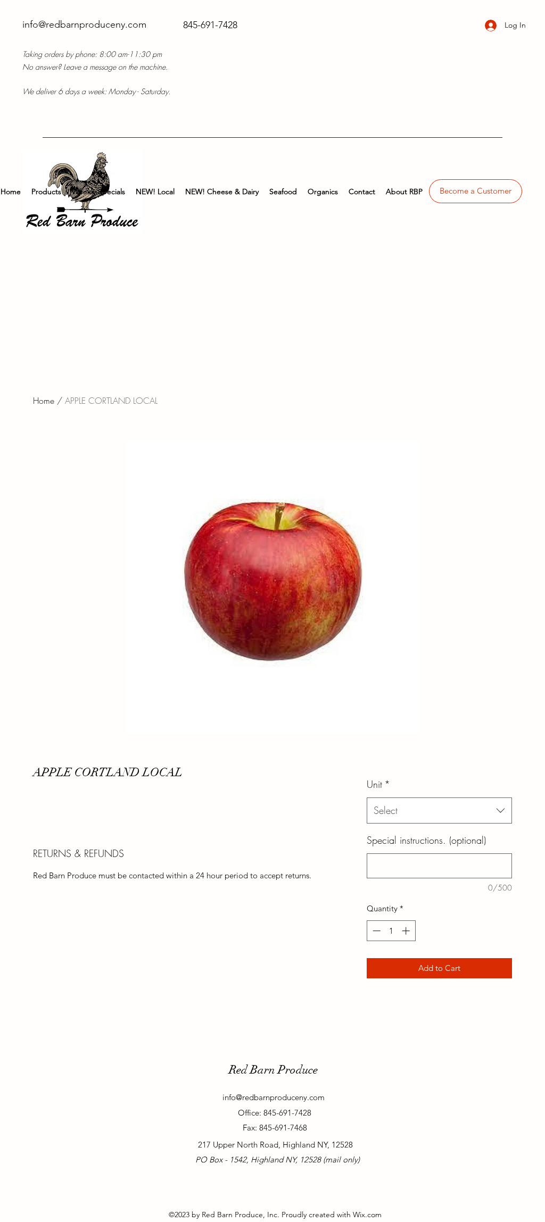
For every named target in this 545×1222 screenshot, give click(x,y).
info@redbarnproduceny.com (84, 24)
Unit (378, 784)
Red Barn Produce (273, 1069)
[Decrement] (375, 931)
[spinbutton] (391, 931)
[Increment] (407, 931)
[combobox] (439, 810)
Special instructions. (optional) (426, 840)
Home (43, 400)
